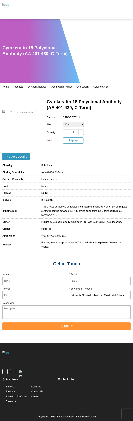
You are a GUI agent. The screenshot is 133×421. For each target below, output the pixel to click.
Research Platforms (16, 396)
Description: (8, 303)
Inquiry (73, 140)
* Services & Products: (81, 288)
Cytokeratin (82, 86)
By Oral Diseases (37, 86)
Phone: (6, 288)
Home (5, 86)
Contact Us (36, 391)
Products (18, 86)
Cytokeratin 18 (101, 86)
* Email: (73, 274)
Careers (35, 396)
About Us (35, 386)
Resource (10, 401)
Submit (66, 326)
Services (10, 386)
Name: (6, 274)
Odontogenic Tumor (61, 86)
